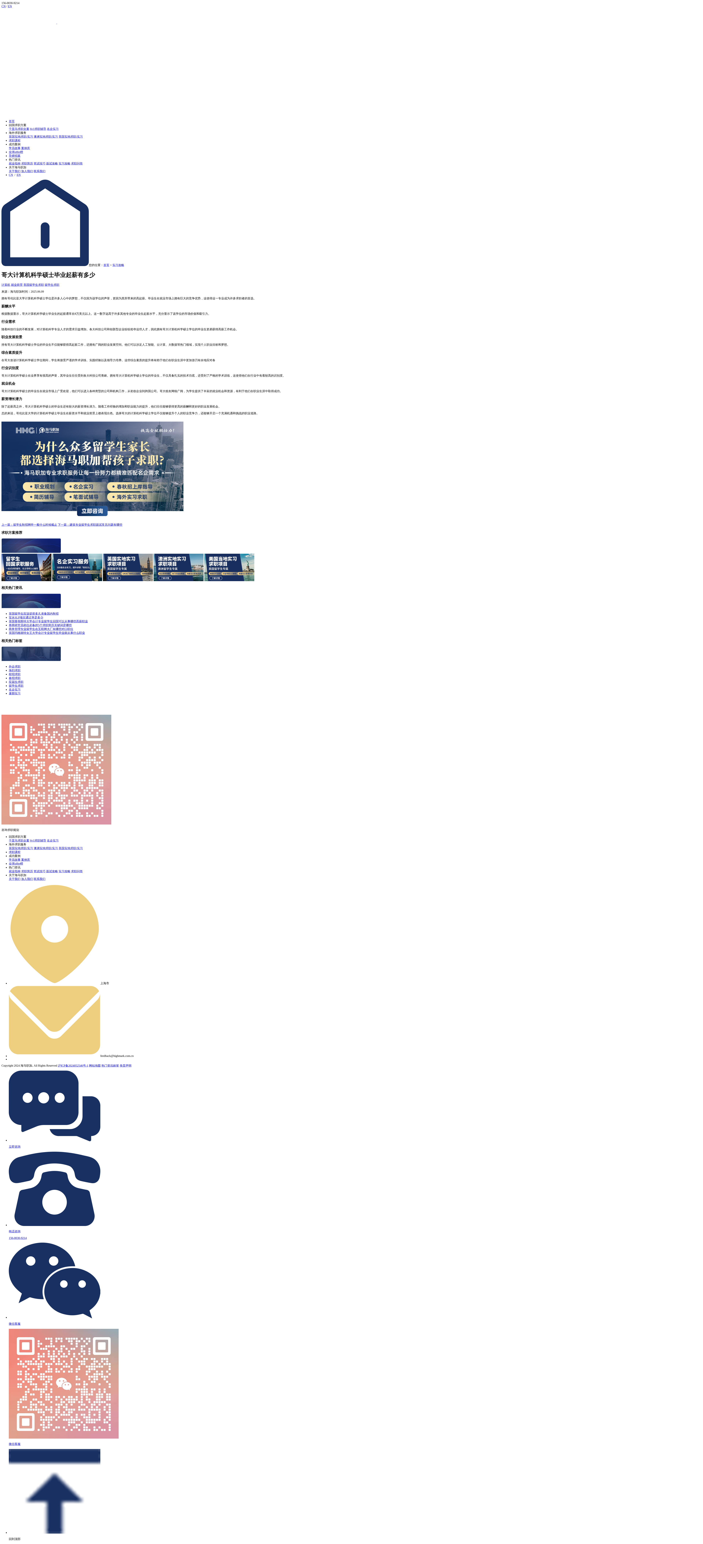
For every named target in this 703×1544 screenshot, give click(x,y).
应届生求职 (16, 681)
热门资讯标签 (110, 1065)
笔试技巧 (39, 163)
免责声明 (125, 1065)
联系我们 (39, 171)
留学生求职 (52, 284)
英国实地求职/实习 (21, 136)
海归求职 (15, 670)
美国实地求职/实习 (71, 136)
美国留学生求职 (33, 284)
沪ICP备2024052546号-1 (73, 1065)
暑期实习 (15, 693)
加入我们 (27, 171)
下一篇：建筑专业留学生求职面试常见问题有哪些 (90, 524)
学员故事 (15, 148)
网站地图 (95, 1065)
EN (10, 6)
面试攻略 (52, 163)
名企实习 (53, 128)
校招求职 (15, 674)
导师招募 (15, 155)
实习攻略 (64, 163)
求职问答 (77, 163)
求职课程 (15, 140)
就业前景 (17, 284)
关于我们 (15, 171)
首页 (12, 121)
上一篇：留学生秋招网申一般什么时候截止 (29, 524)
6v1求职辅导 (38, 128)
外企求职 (15, 666)
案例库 (25, 148)
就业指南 (15, 163)
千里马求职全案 (19, 128)
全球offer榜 (16, 152)
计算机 (5, 284)
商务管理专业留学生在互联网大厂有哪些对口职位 (41, 629)
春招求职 (15, 678)
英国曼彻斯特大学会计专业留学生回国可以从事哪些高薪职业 (48, 621)
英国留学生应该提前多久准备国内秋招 (34, 613)
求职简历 (27, 163)
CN (3, 6)
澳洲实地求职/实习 (46, 136)
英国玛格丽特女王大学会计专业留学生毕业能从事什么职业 (47, 632)
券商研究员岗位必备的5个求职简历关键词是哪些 (40, 625)
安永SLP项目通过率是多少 (26, 617)
